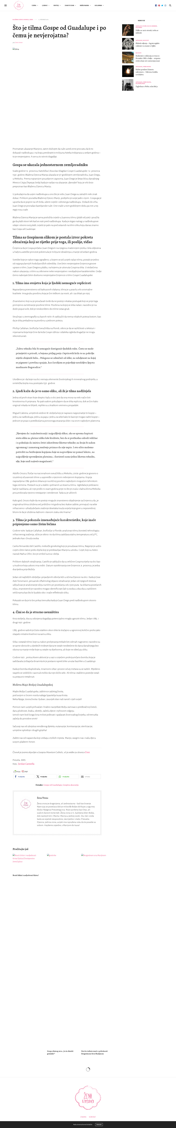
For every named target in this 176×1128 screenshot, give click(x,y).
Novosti (146, 40)
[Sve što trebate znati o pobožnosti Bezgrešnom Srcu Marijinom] (96, 951)
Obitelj (56, 5)
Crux (87, 752)
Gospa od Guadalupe (52, 785)
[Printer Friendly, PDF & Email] (21, 771)
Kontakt (92, 1117)
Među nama (84, 5)
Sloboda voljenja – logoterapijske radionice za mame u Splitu (148, 44)
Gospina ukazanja (71, 785)
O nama (83, 1117)
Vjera (34, 5)
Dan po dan (69, 5)
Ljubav (45, 5)
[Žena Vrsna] (18, 5)
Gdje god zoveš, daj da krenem (146, 26)
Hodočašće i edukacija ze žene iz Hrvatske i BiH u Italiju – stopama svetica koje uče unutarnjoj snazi (148, 58)
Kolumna (98, 5)
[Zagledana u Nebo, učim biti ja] (129, 85)
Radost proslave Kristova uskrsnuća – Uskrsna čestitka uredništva (147, 72)
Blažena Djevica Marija (21, 19)
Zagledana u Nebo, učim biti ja (147, 86)
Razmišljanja (140, 83)
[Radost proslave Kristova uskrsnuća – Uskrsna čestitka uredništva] (129, 71)
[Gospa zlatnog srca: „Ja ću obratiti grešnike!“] (62, 951)
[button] (23, 776)
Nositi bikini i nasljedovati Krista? (26, 875)
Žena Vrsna (19, 42)
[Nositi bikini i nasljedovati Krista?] (28, 863)
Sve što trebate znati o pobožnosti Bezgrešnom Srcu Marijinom (94, 1052)
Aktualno (139, 40)
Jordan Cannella (26, 764)
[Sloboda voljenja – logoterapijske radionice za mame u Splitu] (129, 44)
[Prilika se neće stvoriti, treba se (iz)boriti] (129, 30)
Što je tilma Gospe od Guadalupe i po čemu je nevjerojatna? (59, 32)
